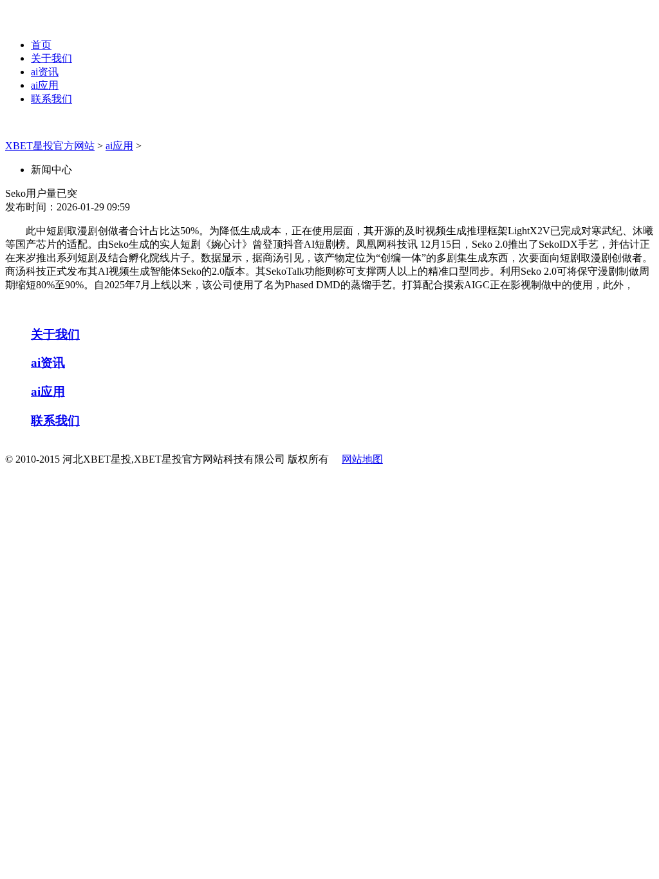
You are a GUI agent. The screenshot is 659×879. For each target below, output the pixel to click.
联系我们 (51, 98)
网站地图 (362, 459)
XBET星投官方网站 (50, 145)
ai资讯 (45, 71)
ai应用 (45, 85)
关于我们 (51, 58)
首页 (41, 44)
